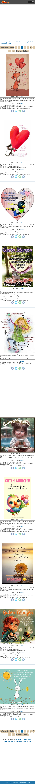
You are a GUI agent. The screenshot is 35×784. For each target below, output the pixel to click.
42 (13, 51)
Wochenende (7, 741)
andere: (22, 96)
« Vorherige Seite (7, 47)
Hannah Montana (27, 741)
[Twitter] (16, 111)
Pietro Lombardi (19, 739)
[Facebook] (12, 111)
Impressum (15, 782)
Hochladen (24, 782)
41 (9, 51)
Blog (29, 782)
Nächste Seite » (22, 51)
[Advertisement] (17, 22)
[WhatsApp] (19, 111)
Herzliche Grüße (27, 739)
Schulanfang (19, 741)
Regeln (20, 782)
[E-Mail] (23, 111)
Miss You (13, 741)
